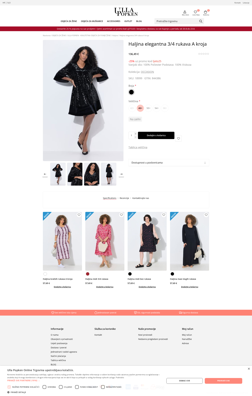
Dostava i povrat (58, 347)
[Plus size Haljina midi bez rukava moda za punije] (147, 241)
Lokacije (246, 2)
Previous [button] (45, 174)
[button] (84, 380)
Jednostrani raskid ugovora (64, 351)
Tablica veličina (58, 360)
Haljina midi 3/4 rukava (96, 279)
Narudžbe (187, 339)
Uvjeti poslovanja (59, 343)
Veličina (133, 101)
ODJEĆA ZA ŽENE (69, 21)
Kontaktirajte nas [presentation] (140, 198)
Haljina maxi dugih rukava (183, 279)
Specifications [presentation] (109, 198)
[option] (57, 174)
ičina (144, 147)
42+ (132, 108)
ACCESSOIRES (113, 21)
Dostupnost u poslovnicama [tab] (147, 162)
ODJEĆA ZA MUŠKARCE (92, 21)
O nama (54, 334)
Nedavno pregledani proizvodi (153, 339)
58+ (165, 108)
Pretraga (201, 21)
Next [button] (121, 174)
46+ (140, 108)
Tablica (132, 147)
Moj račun (185, 15)
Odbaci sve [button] (184, 380)
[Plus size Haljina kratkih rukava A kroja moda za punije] (62, 241)
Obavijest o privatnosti (62, 339)
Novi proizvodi (145, 334)
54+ (157, 108)
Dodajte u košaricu (156, 135)
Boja (131, 86)
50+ (148, 108)
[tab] (109, 198)
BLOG (139, 21)
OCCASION (147, 72)
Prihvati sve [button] (223, 380)
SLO (8, 2)
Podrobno (120, 377)
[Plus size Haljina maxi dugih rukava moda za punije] (189, 241)
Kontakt (238, 2)
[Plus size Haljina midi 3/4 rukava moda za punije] (104, 241)
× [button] (249, 369)
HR (4, 2)
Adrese (185, 343)
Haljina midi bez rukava (139, 279)
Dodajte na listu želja (178, 138)
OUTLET (128, 21)
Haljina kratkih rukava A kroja (57, 279)
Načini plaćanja (58, 356)
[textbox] (177, 21)
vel (139, 147)
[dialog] (126, 381)
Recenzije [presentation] (124, 198)
